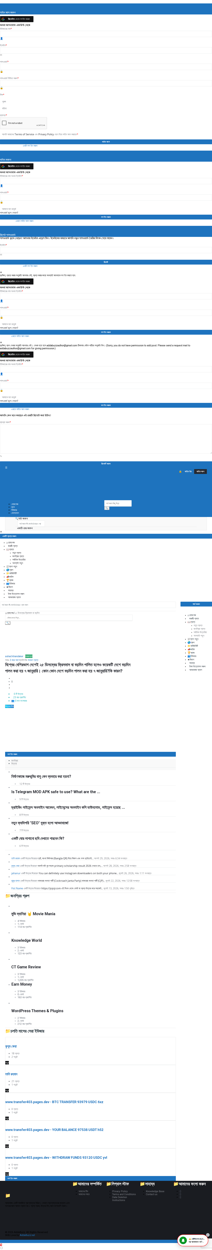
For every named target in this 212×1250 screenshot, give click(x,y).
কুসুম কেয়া (15, 865)
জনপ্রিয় (14, 760)
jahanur (15, 873)
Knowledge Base (155, 1191)
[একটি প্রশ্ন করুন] (1, 1244)
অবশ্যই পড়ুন (17, 563)
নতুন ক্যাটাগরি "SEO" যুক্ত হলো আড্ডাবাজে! (39, 823)
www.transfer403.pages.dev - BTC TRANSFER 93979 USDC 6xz (54, 1102)
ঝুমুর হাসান (15, 880)
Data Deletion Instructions (119, 1199)
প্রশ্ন (11, 549)
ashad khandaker (14, 656)
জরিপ (11, 576)
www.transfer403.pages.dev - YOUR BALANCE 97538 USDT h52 (54, 1130)
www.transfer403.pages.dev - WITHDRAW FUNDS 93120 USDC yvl (56, 1158)
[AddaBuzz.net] (54, 484)
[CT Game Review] (16, 959)
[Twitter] (180, 1194)
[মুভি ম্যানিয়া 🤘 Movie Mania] (16, 906)
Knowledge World (26, 940)
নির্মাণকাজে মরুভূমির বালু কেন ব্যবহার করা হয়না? (41, 776)
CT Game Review (26, 967)
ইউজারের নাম (6, 28)
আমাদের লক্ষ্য (84, 1194)
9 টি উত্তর (24, 799)
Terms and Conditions (124, 1194)
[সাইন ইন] (180, 471)
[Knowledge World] (16, 932)
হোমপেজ (14, 504)
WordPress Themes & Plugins (37, 1011)
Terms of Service (24, 134)
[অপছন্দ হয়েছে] (12, 688)
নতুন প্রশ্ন (16, 552)
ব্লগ (13, 507)
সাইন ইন (188, 471)
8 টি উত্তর (24, 814)
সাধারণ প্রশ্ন (33, 660)
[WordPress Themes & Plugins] (16, 1003)
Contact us (151, 1194)
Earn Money (21, 984)
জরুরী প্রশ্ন (13, 545)
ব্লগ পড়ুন (13, 566)
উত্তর (14, 763)
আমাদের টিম (83, 1191)
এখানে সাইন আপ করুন (24, 220)
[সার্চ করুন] (106, 508)
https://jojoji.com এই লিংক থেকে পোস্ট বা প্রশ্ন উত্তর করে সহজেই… (72, 888)
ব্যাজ (11, 580)
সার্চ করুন (23, 519)
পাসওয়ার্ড (4, 61)
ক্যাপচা (3, 115)
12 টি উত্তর (24, 784)
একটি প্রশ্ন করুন (25, 528)
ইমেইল (3, 45)
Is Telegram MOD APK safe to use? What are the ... (55, 792)
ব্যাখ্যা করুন (5, 422)
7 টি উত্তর (24, 830)
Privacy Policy (46, 134)
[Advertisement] (69, 730)
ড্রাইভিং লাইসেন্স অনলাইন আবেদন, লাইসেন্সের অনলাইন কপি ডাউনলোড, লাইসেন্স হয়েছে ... (68, 807)
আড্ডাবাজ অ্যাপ (14, 597)
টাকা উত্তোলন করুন (16, 593)
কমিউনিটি (13, 573)
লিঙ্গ (2, 94)
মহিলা (4, 108)
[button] (192, 1240)
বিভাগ (10, 587)
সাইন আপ (200, 471)
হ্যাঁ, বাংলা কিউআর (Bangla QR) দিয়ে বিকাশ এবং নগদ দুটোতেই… (65, 858)
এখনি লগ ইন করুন (30, 145)
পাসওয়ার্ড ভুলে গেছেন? (9, 212)
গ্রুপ (11, 569)
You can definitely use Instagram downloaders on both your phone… (78, 873)
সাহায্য (11, 590)
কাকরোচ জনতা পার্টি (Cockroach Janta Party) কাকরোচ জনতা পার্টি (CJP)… (71, 880)
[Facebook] (180, 1191)
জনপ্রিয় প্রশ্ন (18, 556)
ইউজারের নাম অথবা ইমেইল (11, 176)
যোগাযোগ (15, 513)
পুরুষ (4, 101)
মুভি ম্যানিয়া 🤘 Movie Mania (33, 914)
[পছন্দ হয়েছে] (12, 678)
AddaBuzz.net (27, 1235)
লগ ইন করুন (12, 754)
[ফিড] (180, 1197)
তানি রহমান (15, 858)
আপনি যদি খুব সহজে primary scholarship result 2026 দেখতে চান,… (70, 865)
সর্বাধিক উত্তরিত (19, 559)
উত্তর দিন (9, 706)
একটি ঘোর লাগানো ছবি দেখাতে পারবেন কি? (37, 838)
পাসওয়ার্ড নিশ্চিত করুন (9, 78)
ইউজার (14, 510)
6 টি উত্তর (24, 846)
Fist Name (17, 888)
